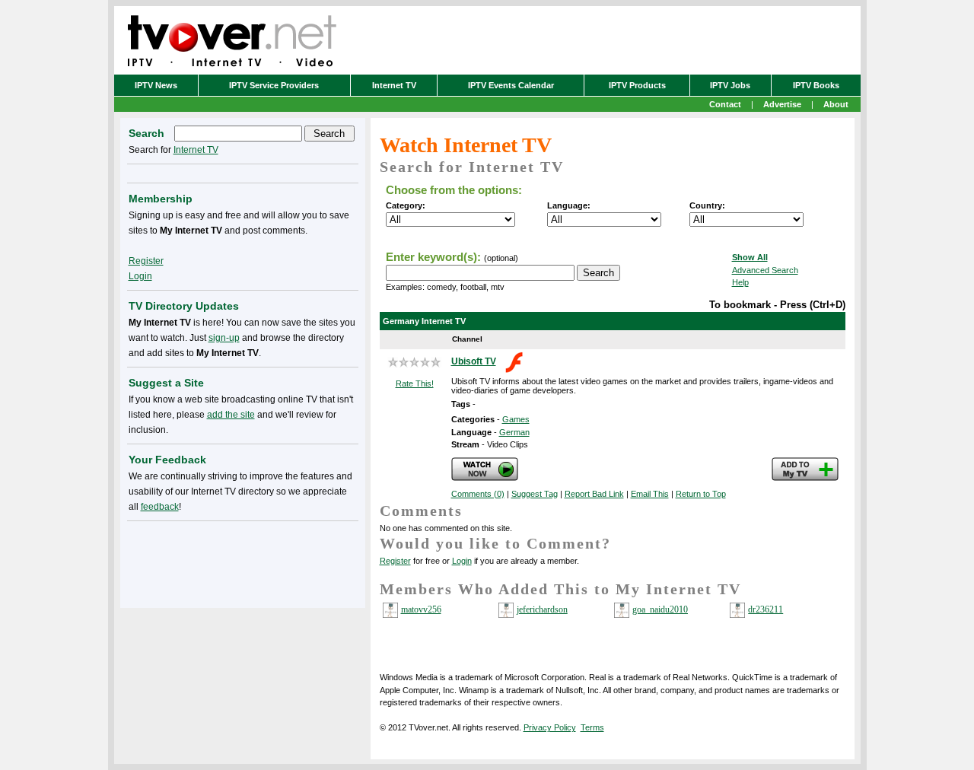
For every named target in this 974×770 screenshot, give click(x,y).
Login (462, 560)
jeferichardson (542, 609)
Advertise (782, 104)
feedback (160, 506)
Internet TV (394, 85)
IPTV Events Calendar (511, 85)
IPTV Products (637, 85)
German (514, 432)
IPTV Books (816, 85)
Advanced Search (765, 270)
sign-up (224, 337)
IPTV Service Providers (274, 85)
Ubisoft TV (473, 361)
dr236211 (765, 609)
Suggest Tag (534, 493)
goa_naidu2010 (660, 609)
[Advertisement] (242, 561)
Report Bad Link (594, 493)
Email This (650, 493)
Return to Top (701, 493)
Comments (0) (478, 493)
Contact (725, 104)
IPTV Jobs (730, 85)
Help (740, 282)
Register (395, 560)
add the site (231, 414)
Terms (592, 727)
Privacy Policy (550, 727)
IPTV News (156, 85)
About (835, 104)
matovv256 (421, 609)
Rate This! (415, 383)
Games (516, 419)
